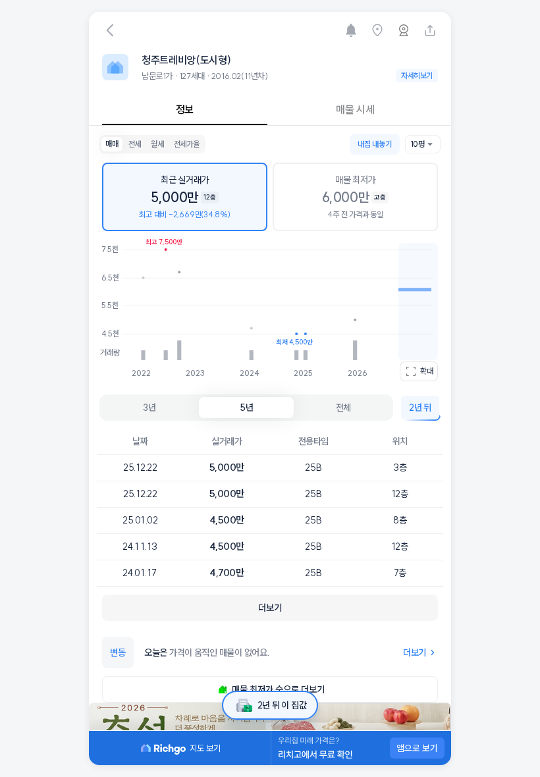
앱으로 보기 (417, 748)
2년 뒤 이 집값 (281, 705)
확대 (426, 371)
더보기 (414, 652)
